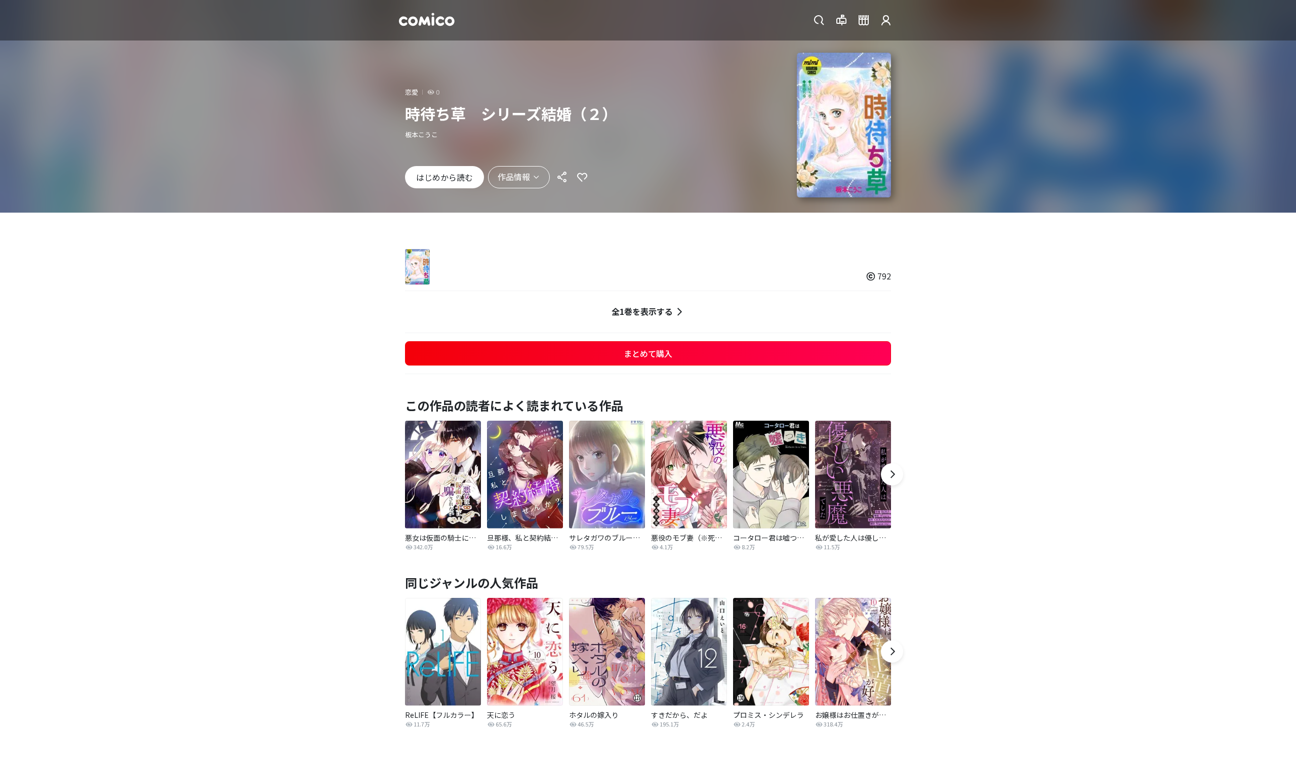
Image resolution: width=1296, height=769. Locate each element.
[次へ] (892, 474)
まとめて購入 (648, 353)
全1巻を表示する (642, 311)
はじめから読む (444, 177)
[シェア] (562, 177)
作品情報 (514, 177)
